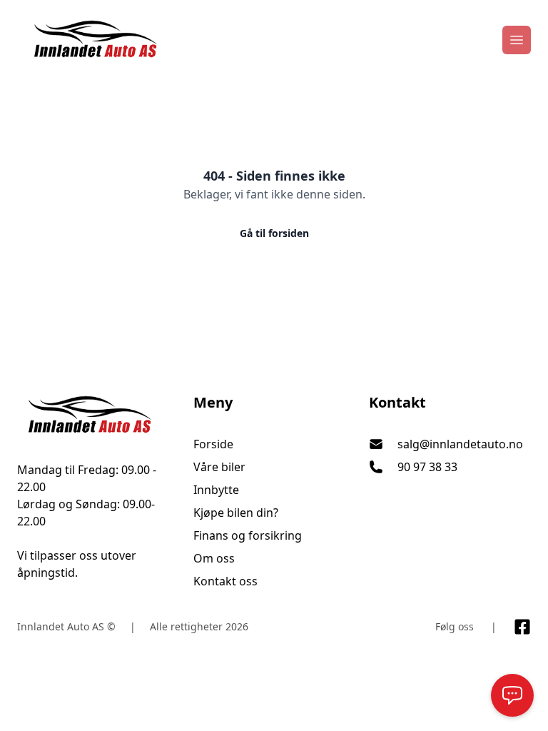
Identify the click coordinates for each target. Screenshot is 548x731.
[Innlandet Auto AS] (98, 415)
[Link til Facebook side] (522, 626)
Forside (213, 444)
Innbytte (216, 490)
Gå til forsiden (274, 233)
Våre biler (219, 467)
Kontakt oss (225, 581)
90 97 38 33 (427, 467)
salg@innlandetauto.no (460, 444)
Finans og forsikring (247, 535)
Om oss (214, 558)
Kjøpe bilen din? (235, 512)
